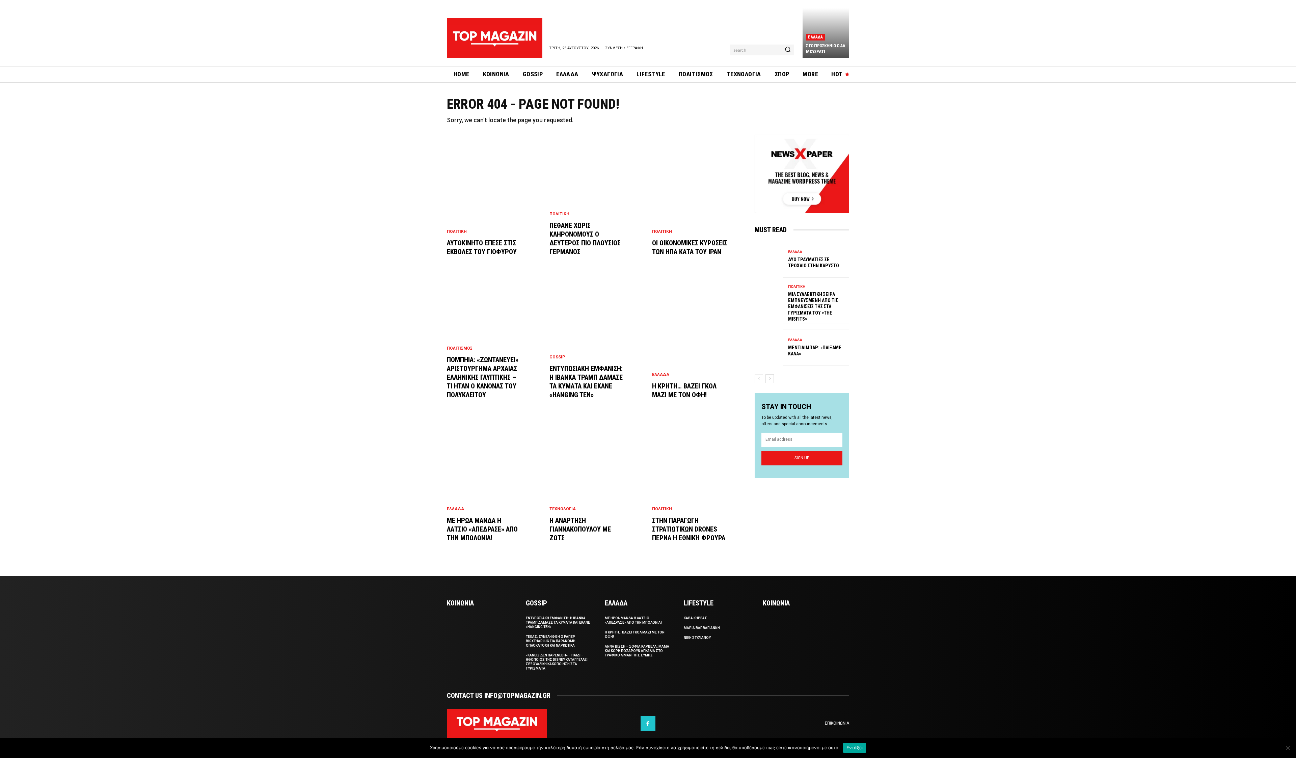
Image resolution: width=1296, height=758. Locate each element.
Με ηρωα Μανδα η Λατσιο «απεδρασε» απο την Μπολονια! (482, 529)
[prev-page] (759, 378)
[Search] (787, 50)
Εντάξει (854, 747)
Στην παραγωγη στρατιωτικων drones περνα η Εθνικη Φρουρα (688, 529)
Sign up (801, 458)
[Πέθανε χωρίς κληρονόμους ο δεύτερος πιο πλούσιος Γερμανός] (596, 202)
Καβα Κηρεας (695, 618)
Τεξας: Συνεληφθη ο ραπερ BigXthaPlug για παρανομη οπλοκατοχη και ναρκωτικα (550, 641)
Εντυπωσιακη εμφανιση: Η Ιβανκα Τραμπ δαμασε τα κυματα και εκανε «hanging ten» (558, 622)
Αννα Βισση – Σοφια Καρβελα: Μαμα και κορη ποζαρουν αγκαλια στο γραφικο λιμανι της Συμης (637, 651)
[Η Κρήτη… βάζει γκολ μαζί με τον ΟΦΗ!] (699, 345)
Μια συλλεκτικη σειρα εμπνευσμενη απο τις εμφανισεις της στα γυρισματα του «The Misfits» (813, 307)
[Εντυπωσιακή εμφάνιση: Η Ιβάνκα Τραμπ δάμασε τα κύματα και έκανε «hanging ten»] (596, 345)
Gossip (557, 357)
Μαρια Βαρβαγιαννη (702, 628)
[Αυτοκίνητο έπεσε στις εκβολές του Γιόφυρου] (494, 202)
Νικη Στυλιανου (697, 638)
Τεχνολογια (562, 509)
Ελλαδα (815, 37)
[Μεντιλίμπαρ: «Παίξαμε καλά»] (769, 347)
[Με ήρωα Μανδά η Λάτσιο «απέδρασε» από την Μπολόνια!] (494, 488)
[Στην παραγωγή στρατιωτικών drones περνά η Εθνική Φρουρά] (699, 488)
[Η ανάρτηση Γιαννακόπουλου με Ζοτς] (596, 488)
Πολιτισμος (460, 348)
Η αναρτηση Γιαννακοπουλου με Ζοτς (580, 529)
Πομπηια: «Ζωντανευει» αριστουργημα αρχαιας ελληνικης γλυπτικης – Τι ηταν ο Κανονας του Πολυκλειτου (482, 377)
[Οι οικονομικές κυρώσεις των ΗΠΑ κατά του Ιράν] (699, 202)
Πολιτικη (457, 231)
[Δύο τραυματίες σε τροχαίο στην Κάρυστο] (769, 259)
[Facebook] (648, 723)
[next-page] (769, 378)
